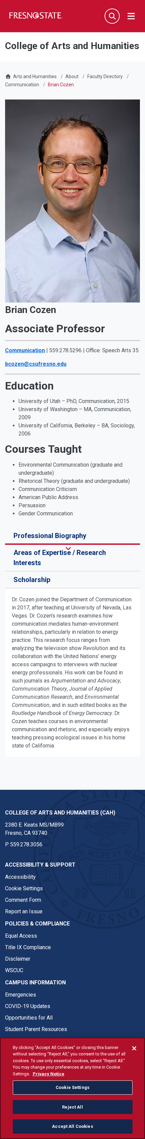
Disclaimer (17, 959)
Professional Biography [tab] (49, 536)
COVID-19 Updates (27, 1006)
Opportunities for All (29, 1017)
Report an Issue (23, 911)
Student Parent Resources (36, 1029)
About (72, 76)
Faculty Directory (105, 76)
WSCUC (14, 970)
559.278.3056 (26, 844)
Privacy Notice (48, 1073)
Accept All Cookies (72, 1126)
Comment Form (23, 900)
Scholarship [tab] (31, 580)
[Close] (134, 1048)
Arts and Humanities (35, 76)
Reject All (72, 1107)
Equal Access (21, 936)
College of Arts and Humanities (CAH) (60, 812)
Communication (22, 84)
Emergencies (20, 994)
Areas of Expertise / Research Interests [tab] (59, 558)
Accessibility (20, 877)
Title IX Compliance (28, 947)
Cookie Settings (24, 888)
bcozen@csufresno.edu (35, 364)
